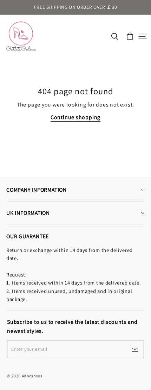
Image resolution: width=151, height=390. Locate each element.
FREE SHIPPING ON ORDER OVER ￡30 (75, 7)
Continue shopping (75, 117)
